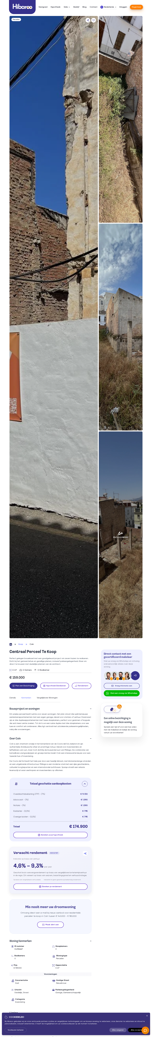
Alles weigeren (118, 1030)
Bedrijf (76, 7)
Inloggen (123, 7)
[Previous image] (13, 327)
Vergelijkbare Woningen (47, 698)
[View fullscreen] (93, 634)
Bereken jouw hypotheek (52, 835)
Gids (66, 7)
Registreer (136, 7)
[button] (50, 784)
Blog (84, 7)
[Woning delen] (88, 20)
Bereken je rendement (52, 887)
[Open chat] (145, 1030)
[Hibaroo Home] (22, 7)
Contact (93, 7)
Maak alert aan (52, 925)
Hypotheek (55, 7)
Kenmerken (26, 698)
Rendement (83, 686)
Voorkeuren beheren (16, 1030)
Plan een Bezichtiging (24, 686)
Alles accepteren (137, 1030)
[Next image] (93, 327)
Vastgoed (43, 7)
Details (13, 698)
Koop (21, 644)
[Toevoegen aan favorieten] (93, 20)
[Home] (11, 644)
